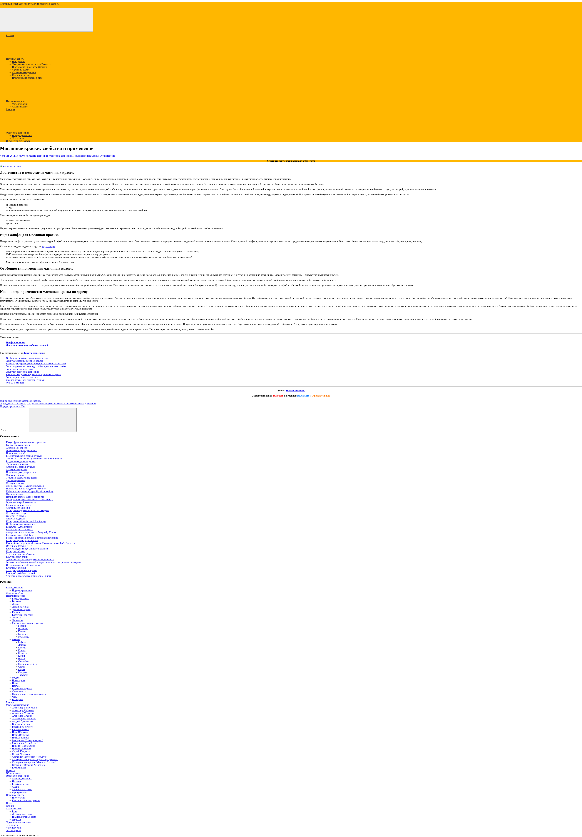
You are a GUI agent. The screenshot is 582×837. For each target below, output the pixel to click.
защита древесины (9, 401)
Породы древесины (22, 135)
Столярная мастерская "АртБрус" (29, 756)
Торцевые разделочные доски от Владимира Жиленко (34, 458)
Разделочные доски (22, 688)
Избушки (23, 628)
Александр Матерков (23, 713)
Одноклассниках (321, 395)
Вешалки (17, 601)
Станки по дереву (21, 75)
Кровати (22, 653)
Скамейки (23, 661)
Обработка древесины (17, 132)
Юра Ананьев (19, 767)
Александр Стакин (22, 716)
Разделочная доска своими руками (24, 456)
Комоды (22, 647)
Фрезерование (19, 792)
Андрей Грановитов (22, 721)
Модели (16, 677)
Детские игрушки (21, 609)
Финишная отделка (22, 789)
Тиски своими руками (17, 464)
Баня (14, 811)
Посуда (16, 686)
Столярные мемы (15, 483)
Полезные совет (294, 390)
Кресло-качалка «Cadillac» (19, 535)
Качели (22, 631)
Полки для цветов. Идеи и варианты (25, 497)
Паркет (16, 683)
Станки (10, 806)
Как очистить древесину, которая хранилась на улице (33, 374)
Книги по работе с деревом (26, 800)
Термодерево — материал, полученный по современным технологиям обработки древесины (48, 403)
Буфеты (22, 642)
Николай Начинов (21, 748)
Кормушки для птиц (22, 615)
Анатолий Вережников (24, 718)
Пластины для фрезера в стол (27, 78)
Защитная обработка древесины (22, 371)
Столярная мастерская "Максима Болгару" (34, 762)
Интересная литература (18, 141)
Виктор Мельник (21, 724)
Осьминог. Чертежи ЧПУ (19, 546)
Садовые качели (14, 494)
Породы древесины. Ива (12, 406)
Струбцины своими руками (20, 466)
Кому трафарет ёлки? (17, 557)
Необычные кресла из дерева (21, 524)
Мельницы (23, 636)
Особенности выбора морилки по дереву (27, 358)
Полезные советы (15, 58)
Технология (18, 138)
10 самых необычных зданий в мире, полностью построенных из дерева (43, 562)
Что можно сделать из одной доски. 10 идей (29, 576)
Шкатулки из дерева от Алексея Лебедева (27, 510)
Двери (15, 604)
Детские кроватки (15, 480)
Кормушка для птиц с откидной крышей (27, 548)
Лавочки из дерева (15, 518)
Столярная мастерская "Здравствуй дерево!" (35, 759)
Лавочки (16, 617)
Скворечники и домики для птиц (29, 694)
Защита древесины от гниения (22, 377)
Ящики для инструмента (19, 505)
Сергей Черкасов (21, 754)
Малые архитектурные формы (27, 623)
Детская (22, 645)
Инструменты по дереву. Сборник (29, 67)
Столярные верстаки (16, 469)
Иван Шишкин (20, 732)
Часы (14, 696)
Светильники (19, 691)
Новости (10, 770)
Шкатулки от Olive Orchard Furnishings (26, 521)
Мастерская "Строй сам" (25, 743)
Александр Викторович (24, 707)
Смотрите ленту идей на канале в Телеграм (291, 161)
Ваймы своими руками (18, 445)
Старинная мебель (27, 664)
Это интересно (107, 155)
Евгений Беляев (20, 729)
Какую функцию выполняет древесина (26, 442)
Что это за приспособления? (20, 554)
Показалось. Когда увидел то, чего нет (26, 488)
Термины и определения (86, 155)
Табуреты (23, 675)
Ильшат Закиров (20, 737)
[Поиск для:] (14, 430)
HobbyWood (21, 155)
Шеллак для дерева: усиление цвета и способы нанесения (36, 363)
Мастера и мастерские (17, 705)
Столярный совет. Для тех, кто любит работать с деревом (29, 3)
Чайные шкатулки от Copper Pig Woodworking (30, 491)
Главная (10, 35)
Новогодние (18, 680)
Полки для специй (15, 453)
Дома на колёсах (14, 593)
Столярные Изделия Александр (28, 765)
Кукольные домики (16, 567)
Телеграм (278, 395)
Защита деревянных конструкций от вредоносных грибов (36, 366)
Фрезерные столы (15, 475)
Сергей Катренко (21, 751)
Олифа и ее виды (15, 342)
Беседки (22, 625)
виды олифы (48, 246)
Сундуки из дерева (16, 516)
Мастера (10, 109)
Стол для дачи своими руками (21, 570)
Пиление (16, 781)
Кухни (21, 656)
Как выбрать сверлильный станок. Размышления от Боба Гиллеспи (40, 543)
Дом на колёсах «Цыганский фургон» (25, 486)
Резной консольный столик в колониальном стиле (32, 537)
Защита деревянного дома (19, 369)
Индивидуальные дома (24, 816)
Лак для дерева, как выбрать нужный (27, 345)
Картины (17, 612)
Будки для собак (20, 598)
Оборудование (13, 773)
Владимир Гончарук (22, 726)
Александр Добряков (23, 710)
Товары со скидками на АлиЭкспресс (31, 64)
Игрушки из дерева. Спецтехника (23, 565)
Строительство (20, 106)
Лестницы (17, 620)
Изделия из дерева (15, 101)
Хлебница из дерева (16, 447)
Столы (21, 666)
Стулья (21, 669)
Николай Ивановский (23, 746)
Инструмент (18, 61)
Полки (21, 658)
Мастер (10, 702)
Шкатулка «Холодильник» (19, 527)
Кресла (21, 650)
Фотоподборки (20, 104)
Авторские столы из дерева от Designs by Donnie (31, 532)
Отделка (16, 819)
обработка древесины (30, 401)
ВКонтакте (303, 395)
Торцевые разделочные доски (21, 477)
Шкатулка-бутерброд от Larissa (22, 540)
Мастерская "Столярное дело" (27, 740)
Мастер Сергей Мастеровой (20, 573)
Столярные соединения (24, 72)
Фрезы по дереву (21, 69)
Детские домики (20, 606)
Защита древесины (38, 155)
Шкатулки (17, 699)
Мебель (16, 639)
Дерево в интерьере (16, 513)
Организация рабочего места (21, 502)
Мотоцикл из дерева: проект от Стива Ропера (29, 499)
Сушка (15, 786)
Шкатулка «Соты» (15, 551)
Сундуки (22, 672)
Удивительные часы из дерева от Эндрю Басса (30, 559)
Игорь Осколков (20, 735)
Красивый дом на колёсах (19, 529)
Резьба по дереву (20, 784)
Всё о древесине (14, 587)
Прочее (10, 803)
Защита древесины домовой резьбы (24, 361)
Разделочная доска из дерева (20, 461)
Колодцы (23, 634)
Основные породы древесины (21, 450)
